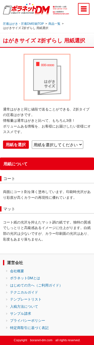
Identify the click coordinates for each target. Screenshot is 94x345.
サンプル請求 (20, 314)
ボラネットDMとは (25, 278)
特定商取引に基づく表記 (29, 328)
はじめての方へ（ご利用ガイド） (36, 285)
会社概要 (17, 271)
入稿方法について (24, 306)
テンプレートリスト (26, 299)
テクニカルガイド (24, 292)
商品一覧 (54, 23)
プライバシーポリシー (27, 320)
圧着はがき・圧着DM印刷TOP (23, 23)
